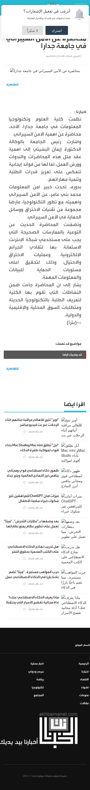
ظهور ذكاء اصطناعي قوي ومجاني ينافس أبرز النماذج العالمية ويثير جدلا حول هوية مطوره (33, 475)
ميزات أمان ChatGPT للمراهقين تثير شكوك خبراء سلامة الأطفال (33, 498)
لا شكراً (32, 30)
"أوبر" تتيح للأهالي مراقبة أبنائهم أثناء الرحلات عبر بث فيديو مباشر (32, 422)
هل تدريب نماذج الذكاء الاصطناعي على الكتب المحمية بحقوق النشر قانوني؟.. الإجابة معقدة (33, 551)
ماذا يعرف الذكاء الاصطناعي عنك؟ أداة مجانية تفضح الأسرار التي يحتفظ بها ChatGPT (32, 602)
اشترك (57, 30)
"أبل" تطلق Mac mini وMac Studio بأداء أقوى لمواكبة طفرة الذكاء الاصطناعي (32, 450)
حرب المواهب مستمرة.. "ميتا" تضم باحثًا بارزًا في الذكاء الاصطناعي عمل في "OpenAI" (32, 577)
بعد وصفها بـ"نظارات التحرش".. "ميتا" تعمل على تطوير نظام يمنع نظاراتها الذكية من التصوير (31, 526)
